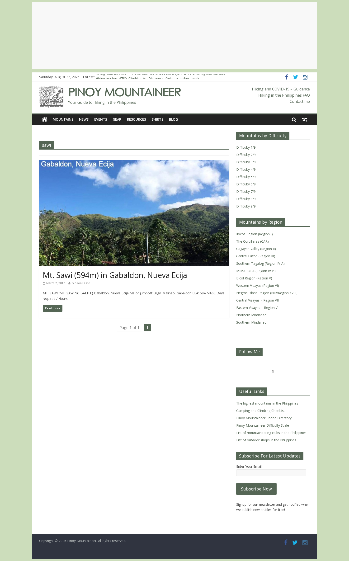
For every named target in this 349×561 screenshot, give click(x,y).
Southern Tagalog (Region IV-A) (260, 263)
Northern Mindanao (251, 315)
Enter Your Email (249, 466)
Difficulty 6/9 (246, 184)
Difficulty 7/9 (246, 191)
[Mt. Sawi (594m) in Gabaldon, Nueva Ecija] (134, 163)
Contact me (300, 101)
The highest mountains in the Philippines (267, 403)
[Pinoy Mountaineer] (110, 89)
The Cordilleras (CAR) (252, 241)
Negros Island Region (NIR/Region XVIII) (266, 293)
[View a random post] (304, 119)
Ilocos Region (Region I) (254, 234)
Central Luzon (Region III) (255, 256)
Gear (117, 119)
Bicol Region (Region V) (254, 278)
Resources (136, 119)
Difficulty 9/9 (246, 206)
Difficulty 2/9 (246, 154)
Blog (173, 119)
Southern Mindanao (251, 322)
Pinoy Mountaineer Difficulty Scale (262, 425)
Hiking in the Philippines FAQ (284, 95)
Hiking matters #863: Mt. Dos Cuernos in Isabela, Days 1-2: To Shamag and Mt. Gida (161, 77)
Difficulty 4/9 (246, 169)
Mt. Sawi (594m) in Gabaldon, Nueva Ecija (115, 275)
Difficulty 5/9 (246, 176)
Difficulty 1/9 (246, 147)
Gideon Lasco (81, 283)
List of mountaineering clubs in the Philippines (271, 432)
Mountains (63, 119)
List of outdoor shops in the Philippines (266, 440)
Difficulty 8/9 (246, 199)
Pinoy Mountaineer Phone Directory (264, 418)
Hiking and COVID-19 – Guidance (281, 89)
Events (100, 119)
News (84, 119)
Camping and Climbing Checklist (260, 410)
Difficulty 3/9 (246, 162)
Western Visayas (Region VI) (257, 285)
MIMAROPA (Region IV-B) (256, 271)
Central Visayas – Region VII (257, 300)
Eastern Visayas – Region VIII (258, 307)
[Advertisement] (174, 35)
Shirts (157, 119)
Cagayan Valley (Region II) (256, 248)
